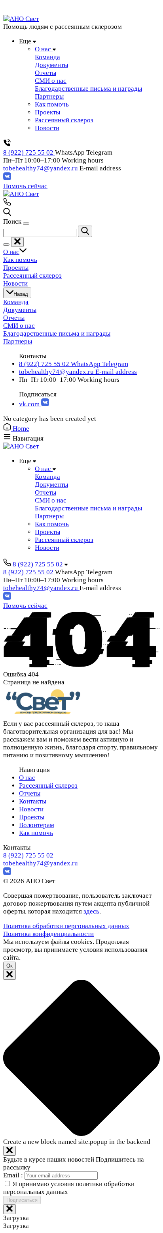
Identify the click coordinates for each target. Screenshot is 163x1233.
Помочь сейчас (25, 186)
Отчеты (29, 793)
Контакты (32, 801)
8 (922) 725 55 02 (29, 152)
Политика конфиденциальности (48, 934)
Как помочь (36, 833)
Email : (14, 1175)
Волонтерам (36, 825)
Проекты (31, 817)
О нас (27, 777)
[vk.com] (7, 178)
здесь (91, 911)
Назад (20, 294)
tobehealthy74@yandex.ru (41, 168)
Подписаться (22, 1200)
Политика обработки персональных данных (66, 926)
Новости (31, 809)
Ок (9, 966)
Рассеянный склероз (48, 785)
